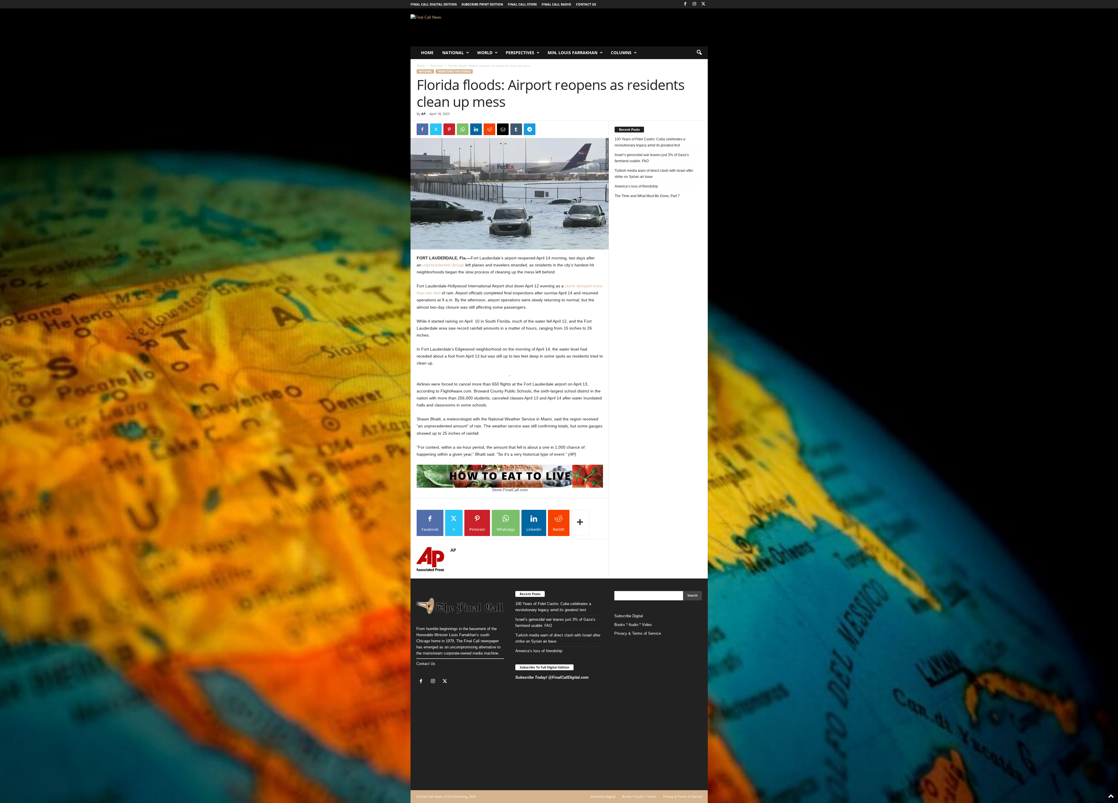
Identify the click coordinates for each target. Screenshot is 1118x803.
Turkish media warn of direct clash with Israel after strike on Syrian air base (654, 174)
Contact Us (425, 663)
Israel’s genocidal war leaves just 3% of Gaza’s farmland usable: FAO (652, 158)
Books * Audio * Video (633, 624)
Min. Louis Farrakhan (572, 52)
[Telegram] (529, 129)
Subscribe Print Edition (482, 4)
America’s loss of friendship (636, 186)
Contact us (586, 4)
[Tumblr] (516, 129)
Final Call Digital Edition (434, 4)
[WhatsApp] (462, 129)
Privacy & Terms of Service (637, 633)
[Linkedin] (476, 129)
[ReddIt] (489, 129)
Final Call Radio (556, 4)
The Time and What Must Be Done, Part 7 (647, 196)
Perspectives (520, 52)
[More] (580, 523)
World (484, 52)
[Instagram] (694, 4)
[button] (699, 52)
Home (427, 52)
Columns (621, 52)
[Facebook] (685, 4)
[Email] (503, 129)
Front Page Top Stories (454, 71)
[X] (703, 4)
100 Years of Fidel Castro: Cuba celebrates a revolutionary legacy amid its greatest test (650, 142)
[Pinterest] (449, 129)
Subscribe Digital (628, 616)
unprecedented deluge (443, 265)
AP (423, 114)
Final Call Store (522, 4)
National (453, 52)
